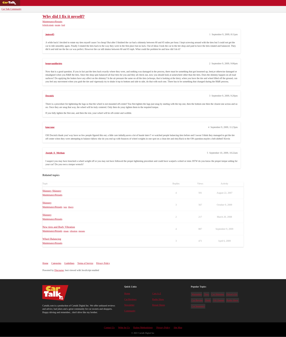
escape (57, 25)
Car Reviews (62, 3)
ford (63, 25)
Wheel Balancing (51, 238)
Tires (206, 294)
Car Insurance (198, 306)
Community (99, 3)
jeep (65, 207)
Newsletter (129, 305)
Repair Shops (81, 3)
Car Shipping (217, 294)
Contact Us (109, 327)
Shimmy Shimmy (51, 190)
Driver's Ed (231, 294)
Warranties (197, 294)
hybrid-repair (48, 25)
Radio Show (158, 299)
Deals (47, 3)
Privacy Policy (103, 263)
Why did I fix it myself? (63, 16)
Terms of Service (85, 263)
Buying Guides (30, 3)
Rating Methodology (143, 327)
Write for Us (124, 327)
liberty (71, 207)
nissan (66, 231)
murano (82, 231)
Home (45, 263)
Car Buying (197, 300)
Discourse (59, 270)
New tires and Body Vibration (58, 226)
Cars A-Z (116, 3)
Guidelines (69, 263)
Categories (56, 263)
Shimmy (47, 202)
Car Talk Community (11, 9)
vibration (73, 231)
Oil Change (218, 300)
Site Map (178, 327)
